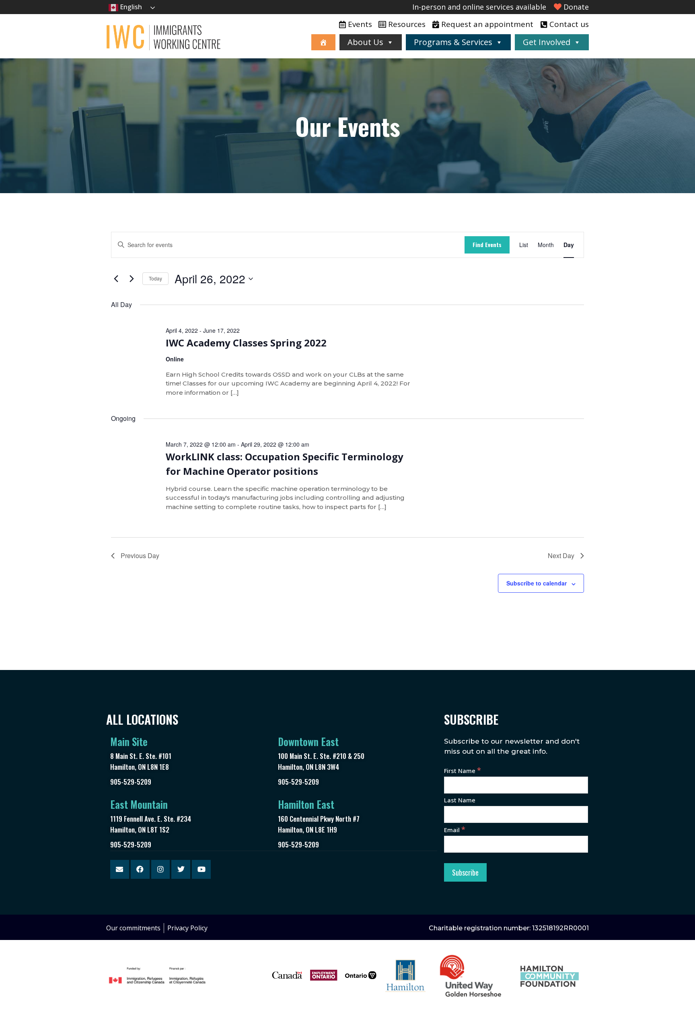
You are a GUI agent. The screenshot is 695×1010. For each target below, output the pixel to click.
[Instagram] (160, 869)
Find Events (487, 244)
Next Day (561, 555)
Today (155, 278)
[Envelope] (119, 869)
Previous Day (140, 555)
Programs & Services (453, 42)
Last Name (459, 800)
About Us (365, 42)
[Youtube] (201, 869)
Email (454, 830)
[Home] (323, 42)
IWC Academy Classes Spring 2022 (246, 342)
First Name (462, 771)
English (130, 6)
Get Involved (546, 42)
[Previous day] (116, 279)
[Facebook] (140, 869)
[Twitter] (180, 869)
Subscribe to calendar (536, 583)
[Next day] (131, 279)
